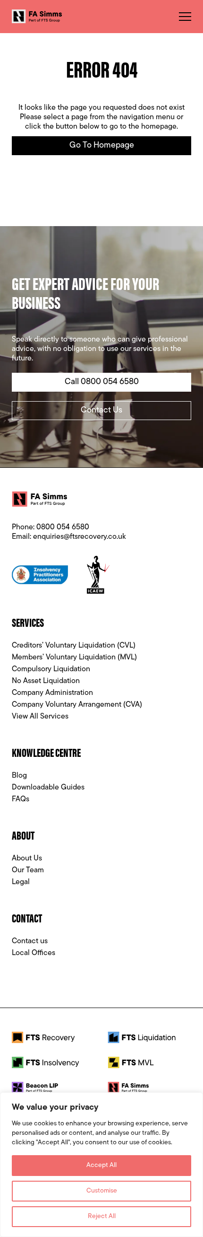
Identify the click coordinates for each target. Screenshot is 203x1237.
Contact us (30, 941)
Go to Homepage (101, 145)
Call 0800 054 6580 (102, 382)
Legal (21, 882)
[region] (101, 1164)
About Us (27, 858)
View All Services (40, 716)
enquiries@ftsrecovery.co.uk (79, 537)
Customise (101, 1190)
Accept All (101, 1165)
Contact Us (101, 410)
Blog (19, 776)
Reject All (102, 1216)
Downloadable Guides (48, 787)
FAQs (20, 799)
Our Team (28, 870)
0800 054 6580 (62, 527)
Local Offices (33, 953)
